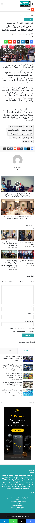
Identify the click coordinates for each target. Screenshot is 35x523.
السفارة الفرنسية (13, 130)
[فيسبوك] (32, 148)
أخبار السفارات (23, 15)
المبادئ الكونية (13, 134)
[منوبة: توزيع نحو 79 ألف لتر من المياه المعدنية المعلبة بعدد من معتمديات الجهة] (28, 392)
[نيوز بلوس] (25, 4)
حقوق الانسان (27, 138)
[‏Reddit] (15, 148)
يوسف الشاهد (27, 141)
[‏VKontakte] (11, 148)
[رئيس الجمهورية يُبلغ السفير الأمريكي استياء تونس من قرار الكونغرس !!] (9, 235)
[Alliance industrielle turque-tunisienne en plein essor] (26, 254)
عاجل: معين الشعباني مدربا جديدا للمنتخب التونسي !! (17, 9)
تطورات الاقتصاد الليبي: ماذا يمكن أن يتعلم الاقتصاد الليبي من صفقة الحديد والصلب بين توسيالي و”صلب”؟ (12, 367)
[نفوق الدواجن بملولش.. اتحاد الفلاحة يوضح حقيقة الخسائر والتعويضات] (28, 384)
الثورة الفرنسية (26, 130)
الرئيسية (30, 15)
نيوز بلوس (28, 34)
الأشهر (9, 351)
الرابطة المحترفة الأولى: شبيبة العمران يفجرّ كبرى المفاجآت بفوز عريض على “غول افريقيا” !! (13, 375)
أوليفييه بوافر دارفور (15, 126)
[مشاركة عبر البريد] (8, 148)
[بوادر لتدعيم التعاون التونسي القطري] (26, 235)
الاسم (32, 306)
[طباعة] (4, 148)
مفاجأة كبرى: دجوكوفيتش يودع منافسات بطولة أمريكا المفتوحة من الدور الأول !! (12, 358)
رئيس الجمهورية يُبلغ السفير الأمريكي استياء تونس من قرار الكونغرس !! (9, 243)
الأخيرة (26, 351)
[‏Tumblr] (21, 148)
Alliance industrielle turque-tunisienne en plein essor (27, 261)
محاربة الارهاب (14, 138)
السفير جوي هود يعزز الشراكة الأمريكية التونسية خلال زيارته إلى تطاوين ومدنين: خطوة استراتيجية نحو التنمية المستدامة (9, 263)
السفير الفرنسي (26, 134)
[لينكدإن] (25, 148)
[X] (28, 148)
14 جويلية (28, 126)
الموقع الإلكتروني (29, 321)
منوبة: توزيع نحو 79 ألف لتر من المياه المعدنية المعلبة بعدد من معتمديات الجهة (12, 392)
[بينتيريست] (18, 148)
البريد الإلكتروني (29, 313)
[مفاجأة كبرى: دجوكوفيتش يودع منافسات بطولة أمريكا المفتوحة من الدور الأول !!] (28, 359)
